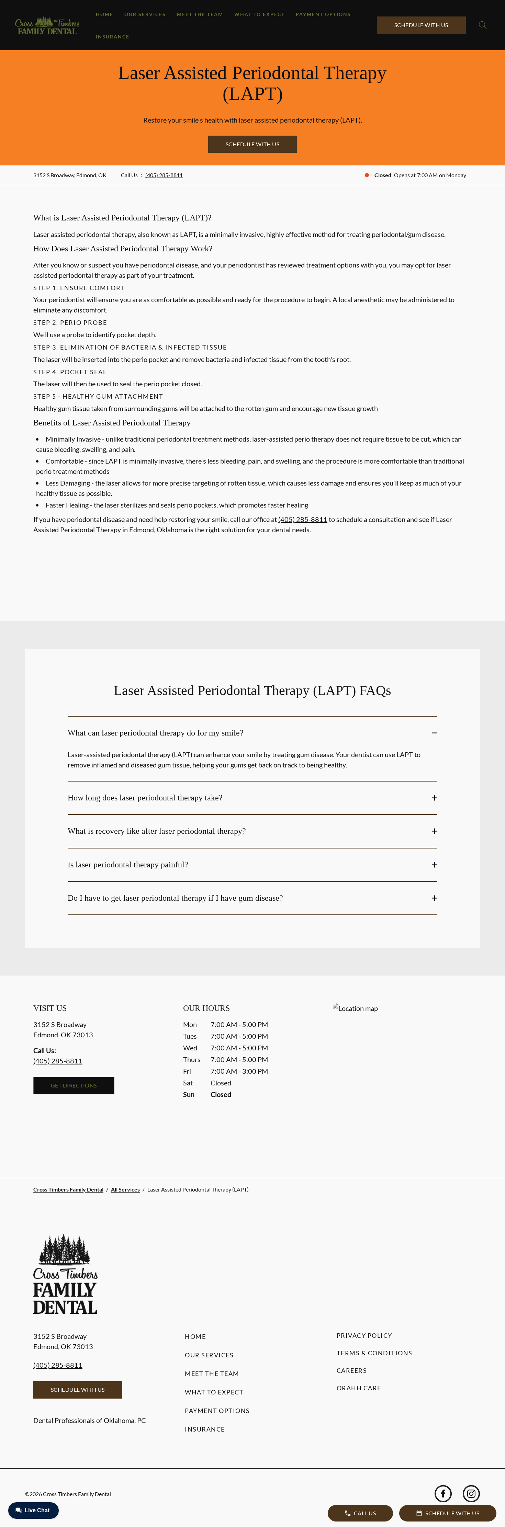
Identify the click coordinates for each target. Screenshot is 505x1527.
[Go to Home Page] (47, 25)
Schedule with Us (421, 25)
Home (104, 14)
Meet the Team (200, 14)
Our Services (145, 14)
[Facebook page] (443, 1493)
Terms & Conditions (375, 1353)
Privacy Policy (364, 1335)
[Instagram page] (471, 1493)
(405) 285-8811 (164, 175)
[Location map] (402, 1076)
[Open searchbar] (482, 25)
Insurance (113, 36)
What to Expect (259, 14)
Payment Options (323, 14)
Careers (352, 1370)
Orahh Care (359, 1388)
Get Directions (74, 1085)
